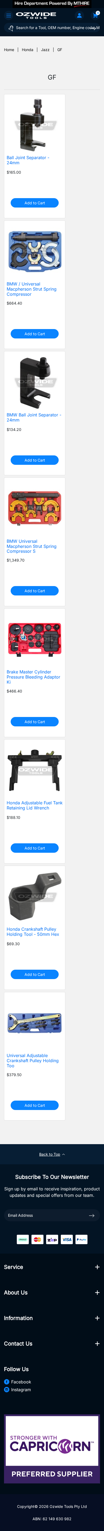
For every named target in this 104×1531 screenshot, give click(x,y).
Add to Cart (35, 203)
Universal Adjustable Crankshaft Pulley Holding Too (33, 1060)
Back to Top (49, 1154)
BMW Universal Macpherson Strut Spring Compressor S (32, 546)
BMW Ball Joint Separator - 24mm (34, 417)
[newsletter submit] (91, 1215)
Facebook (21, 1381)
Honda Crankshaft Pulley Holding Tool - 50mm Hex (33, 932)
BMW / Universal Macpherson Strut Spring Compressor (32, 289)
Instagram (21, 1389)
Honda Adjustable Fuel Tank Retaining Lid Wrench (35, 805)
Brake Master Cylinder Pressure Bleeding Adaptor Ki (33, 677)
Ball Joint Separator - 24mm (28, 160)
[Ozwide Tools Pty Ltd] (36, 15)
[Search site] (93, 28)
